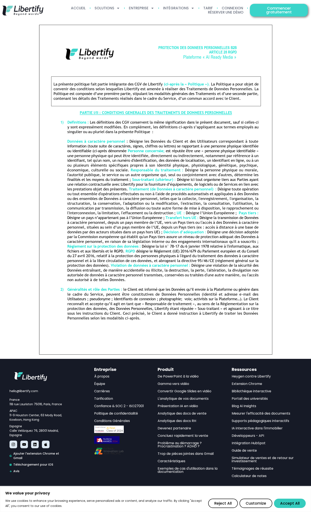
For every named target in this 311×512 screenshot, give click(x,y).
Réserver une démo (226, 12)
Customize (256, 503)
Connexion (232, 8)
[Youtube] (24, 444)
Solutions (104, 8)
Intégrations (176, 8)
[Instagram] (13, 444)
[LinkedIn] (35, 444)
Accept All (290, 503)
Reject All (223, 503)
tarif (208, 8)
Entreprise (139, 8)
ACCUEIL (78, 8)
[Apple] (46, 444)
